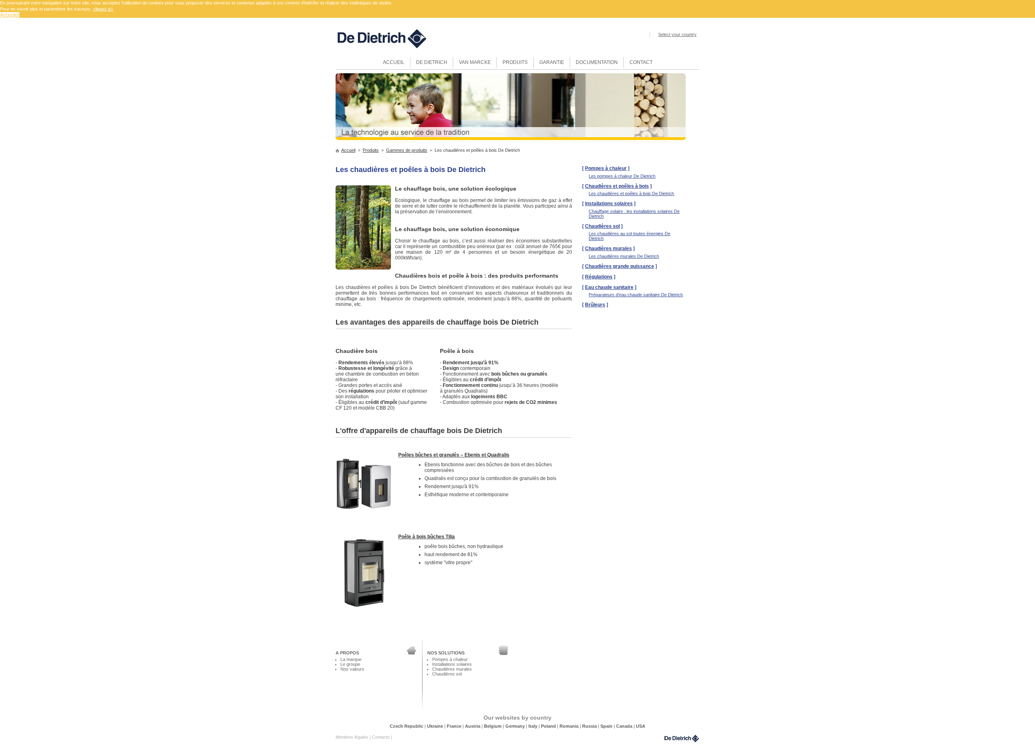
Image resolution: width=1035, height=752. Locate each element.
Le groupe (350, 664)
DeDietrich (681, 738)
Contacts (381, 737)
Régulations (599, 277)
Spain (607, 726)
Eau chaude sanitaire (609, 287)
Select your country (677, 34)
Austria (473, 726)
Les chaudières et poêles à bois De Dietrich (631, 193)
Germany (515, 726)
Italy (533, 726)
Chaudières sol (602, 226)
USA (640, 726)
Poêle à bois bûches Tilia (426, 537)
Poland (549, 726)
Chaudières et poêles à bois (617, 186)
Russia (590, 726)
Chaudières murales (608, 248)
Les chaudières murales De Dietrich (624, 256)
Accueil (348, 150)
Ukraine (435, 726)
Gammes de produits (406, 150)
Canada (625, 726)
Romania (570, 726)
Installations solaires (609, 203)
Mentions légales (353, 737)
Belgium (493, 726)
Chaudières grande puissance (619, 266)
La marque (350, 659)
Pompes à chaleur (606, 168)
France (455, 726)
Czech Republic (407, 726)
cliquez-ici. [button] (103, 8)
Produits (371, 150)
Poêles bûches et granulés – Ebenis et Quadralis (453, 455)
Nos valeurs (352, 669)
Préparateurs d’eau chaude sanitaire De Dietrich (636, 294)
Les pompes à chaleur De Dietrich (622, 176)
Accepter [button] (9, 15)
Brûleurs (595, 305)
